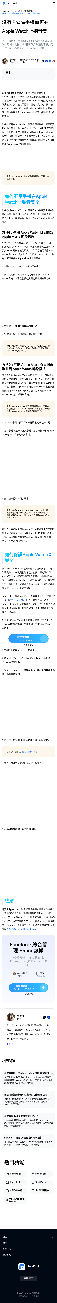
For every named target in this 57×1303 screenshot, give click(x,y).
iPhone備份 (40, 1174)
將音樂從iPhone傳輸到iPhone (21, 929)
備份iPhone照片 (16, 600)
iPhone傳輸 (15, 1174)
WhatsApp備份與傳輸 (16, 1200)
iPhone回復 (15, 1182)
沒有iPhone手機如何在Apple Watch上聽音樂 (21, 14)
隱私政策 (23, 1296)
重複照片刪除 (42, 1190)
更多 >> (10, 1044)
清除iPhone (40, 1182)
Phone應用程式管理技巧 (23, 11)
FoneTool (12, 3)
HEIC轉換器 (16, 1190)
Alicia (12, 62)
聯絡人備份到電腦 (29, 752)
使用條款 (35, 1296)
